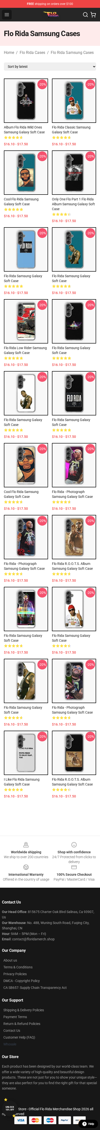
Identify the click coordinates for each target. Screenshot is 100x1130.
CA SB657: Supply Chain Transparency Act (35, 988)
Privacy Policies (15, 974)
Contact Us (11, 1030)
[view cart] (93, 15)
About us (10, 960)
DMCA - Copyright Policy (21, 981)
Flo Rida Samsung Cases (72, 52)
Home (9, 52)
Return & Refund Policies (21, 1024)
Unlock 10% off (10, 1108)
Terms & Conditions (18, 967)
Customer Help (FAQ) (19, 1037)
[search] (85, 15)
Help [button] (91, 1124)
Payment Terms (15, 1017)
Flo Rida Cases (32, 52)
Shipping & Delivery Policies (23, 1010)
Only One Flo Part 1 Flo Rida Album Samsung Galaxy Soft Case (73, 204)
